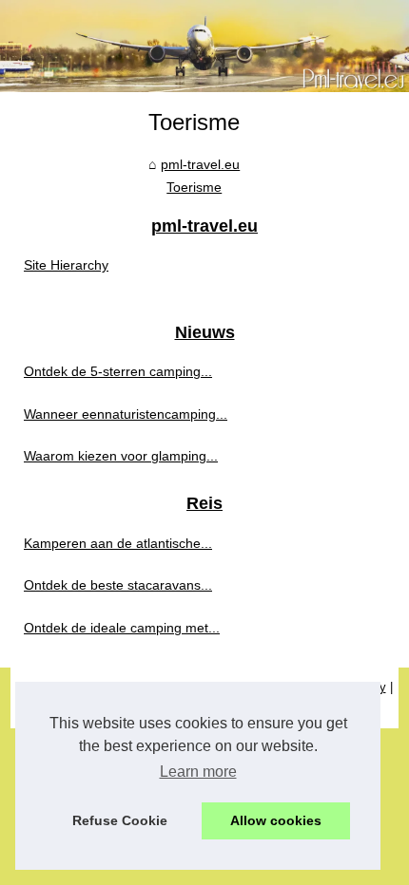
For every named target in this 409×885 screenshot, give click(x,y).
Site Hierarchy (66, 265)
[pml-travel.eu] (204, 46)
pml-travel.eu (200, 164)
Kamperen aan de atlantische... (118, 543)
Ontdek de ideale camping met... (122, 627)
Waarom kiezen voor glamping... (121, 455)
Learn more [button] (198, 771)
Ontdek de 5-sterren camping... (118, 371)
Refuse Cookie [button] (119, 820)
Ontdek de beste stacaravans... (118, 585)
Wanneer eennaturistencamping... (125, 414)
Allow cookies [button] (275, 820)
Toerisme (194, 187)
